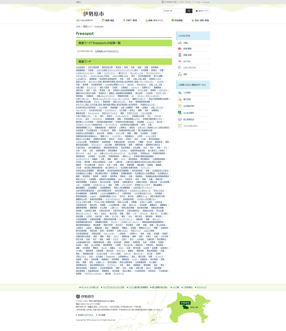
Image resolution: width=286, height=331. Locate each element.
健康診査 (125, 236)
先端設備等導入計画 (127, 130)
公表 (110, 162)
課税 (122, 165)
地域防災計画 (148, 210)
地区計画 (93, 230)
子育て (124, 239)
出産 (156, 236)
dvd (89, 153)
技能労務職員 (81, 182)
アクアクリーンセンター (93, 273)
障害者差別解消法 (111, 147)
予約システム (81, 256)
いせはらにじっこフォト (85, 73)
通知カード (126, 156)
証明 (91, 262)
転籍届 (150, 165)
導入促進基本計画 (145, 130)
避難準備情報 (81, 208)
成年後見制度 (137, 170)
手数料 (158, 253)
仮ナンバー (157, 219)
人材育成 (140, 239)
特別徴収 (129, 225)
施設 (110, 185)
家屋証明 (93, 268)
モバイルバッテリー (153, 73)
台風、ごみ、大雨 (155, 84)
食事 (108, 239)
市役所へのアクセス (85, 315)
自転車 (78, 259)
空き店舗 (108, 145)
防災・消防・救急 (202, 20)
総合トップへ (204, 11)
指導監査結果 (126, 173)
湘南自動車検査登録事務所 (153, 222)
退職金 (145, 107)
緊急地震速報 (81, 196)
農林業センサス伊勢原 (84, 122)
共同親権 (144, 70)
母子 (95, 239)
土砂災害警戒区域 (104, 190)
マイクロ (79, 119)
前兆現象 (79, 216)
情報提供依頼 (123, 96)
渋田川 (103, 213)
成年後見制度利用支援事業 (118, 170)
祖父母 (159, 122)
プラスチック (97, 119)
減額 (117, 268)
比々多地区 (132, 153)
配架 (102, 230)
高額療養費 (109, 119)
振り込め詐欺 (105, 182)
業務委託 (79, 96)
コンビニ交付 (151, 136)
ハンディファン (109, 73)
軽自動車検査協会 (83, 225)
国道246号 (80, 81)
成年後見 (131, 142)
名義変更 (139, 219)
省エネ (148, 268)
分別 (91, 150)
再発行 (128, 139)
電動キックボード (139, 99)
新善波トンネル (155, 79)
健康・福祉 (109, 20)
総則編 (78, 210)
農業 (140, 110)
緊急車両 (86, 176)
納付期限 (154, 259)
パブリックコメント (112, 199)
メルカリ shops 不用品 (99, 76)
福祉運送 (140, 165)
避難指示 (153, 205)
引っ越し (79, 251)
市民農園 (140, 122)
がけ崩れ (164, 213)
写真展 (133, 228)
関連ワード (87, 26)
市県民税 (149, 245)
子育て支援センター (83, 116)
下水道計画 (163, 271)
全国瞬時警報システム (108, 196)
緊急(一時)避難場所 (122, 188)
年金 (108, 165)
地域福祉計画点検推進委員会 (157, 176)
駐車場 (116, 182)
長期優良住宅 (81, 265)
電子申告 (138, 216)
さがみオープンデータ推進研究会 (89, 124)
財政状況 (152, 271)
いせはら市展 (81, 142)
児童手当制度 (141, 182)
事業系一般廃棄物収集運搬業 (120, 93)
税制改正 (139, 245)
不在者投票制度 (82, 233)
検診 (95, 236)
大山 (130, 216)
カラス (120, 248)
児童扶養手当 (127, 182)
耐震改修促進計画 (137, 150)
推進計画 (106, 102)
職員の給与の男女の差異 (86, 93)
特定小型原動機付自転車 (158, 99)
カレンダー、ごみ (136, 73)
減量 (78, 248)
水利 (95, 90)
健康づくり (105, 136)
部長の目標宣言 (99, 162)
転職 (121, 213)
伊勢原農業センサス (132, 119)
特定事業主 (161, 239)
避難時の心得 (81, 199)
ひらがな (181, 2)
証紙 (124, 205)
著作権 (108, 273)
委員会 (123, 176)
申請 (121, 79)
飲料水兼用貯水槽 (157, 196)
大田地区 (91, 156)
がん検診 (103, 208)
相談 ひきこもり (119, 102)
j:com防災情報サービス (114, 84)
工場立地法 (80, 147)
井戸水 (122, 196)
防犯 (86, 259)
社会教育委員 (96, 84)
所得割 (161, 242)
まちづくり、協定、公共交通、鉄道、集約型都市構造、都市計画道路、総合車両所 (106, 104)
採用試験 (94, 259)
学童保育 (89, 96)
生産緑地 (164, 228)
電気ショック (81, 179)
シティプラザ (127, 185)
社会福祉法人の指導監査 (145, 173)
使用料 (132, 127)
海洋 (87, 119)
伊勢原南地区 (114, 156)
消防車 (104, 176)
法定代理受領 (93, 67)
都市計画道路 (81, 230)
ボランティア (96, 145)
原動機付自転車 (101, 222)
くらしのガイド (86, 20)
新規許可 (102, 93)
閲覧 (84, 262)
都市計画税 (112, 262)
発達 (144, 179)
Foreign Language (202, 2)
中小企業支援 (89, 165)
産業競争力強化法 (153, 145)
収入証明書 (164, 182)
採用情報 (115, 259)
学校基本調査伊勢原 (105, 122)
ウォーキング (81, 110)
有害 (158, 147)
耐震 (129, 133)
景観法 (124, 228)
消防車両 (113, 176)
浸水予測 (113, 213)
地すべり (154, 213)
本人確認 (152, 262)
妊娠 (88, 239)
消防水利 (79, 90)
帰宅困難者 (112, 150)
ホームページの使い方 (89, 287)
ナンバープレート (125, 219)
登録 (109, 242)
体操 (107, 216)
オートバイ (159, 256)
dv (96, 116)
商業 (109, 159)
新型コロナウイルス (109, 113)
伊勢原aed (145, 153)
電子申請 (141, 256)
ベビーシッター (109, 233)
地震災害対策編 (157, 208)
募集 (114, 130)
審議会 (130, 251)
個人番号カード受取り (156, 150)
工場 (149, 124)
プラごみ (157, 116)
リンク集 (175, 287)
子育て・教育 (131, 20)
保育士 (132, 110)
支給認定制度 (128, 199)
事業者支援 (80, 113)
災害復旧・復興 (90, 210)
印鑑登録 (99, 251)
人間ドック (114, 208)
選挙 (167, 142)
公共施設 (99, 256)
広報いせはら (122, 230)
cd (95, 153)
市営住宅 (128, 179)
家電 (147, 170)
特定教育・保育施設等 (108, 79)
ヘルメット (135, 87)
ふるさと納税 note (120, 76)
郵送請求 (159, 245)
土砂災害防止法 (120, 190)
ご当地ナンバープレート (129, 222)
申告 (121, 265)
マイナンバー (146, 167)
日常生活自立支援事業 (85, 170)
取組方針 (159, 179)
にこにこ (150, 122)
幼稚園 (134, 202)
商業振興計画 (100, 127)
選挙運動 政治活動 (83, 102)
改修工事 (139, 268)
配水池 (131, 196)
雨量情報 (93, 193)
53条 (143, 139)
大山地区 (101, 156)
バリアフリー (112, 265)
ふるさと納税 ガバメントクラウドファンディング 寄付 (117, 70)
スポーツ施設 (115, 253)
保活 (130, 102)
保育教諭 (154, 67)
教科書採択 (145, 159)
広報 (99, 73)
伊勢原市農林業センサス (152, 119)
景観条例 (115, 228)
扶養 (115, 165)
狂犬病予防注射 (95, 110)
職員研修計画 (98, 242)
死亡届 (149, 253)
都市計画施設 (154, 139)
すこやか (115, 216)
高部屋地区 (80, 156)
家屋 (131, 268)
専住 (162, 265)
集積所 (78, 165)
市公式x (130, 84)
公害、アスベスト (157, 107)
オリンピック (91, 87)
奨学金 (118, 67)
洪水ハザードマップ (83, 213)
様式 (107, 228)
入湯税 (118, 245)
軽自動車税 (107, 245)
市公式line (141, 84)
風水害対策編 (142, 208)
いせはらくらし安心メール (140, 190)
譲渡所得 (112, 127)
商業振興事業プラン (84, 127)
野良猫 (102, 90)
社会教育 (144, 133)
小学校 (139, 136)
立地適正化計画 (138, 116)
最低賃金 (158, 142)
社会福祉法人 (163, 173)
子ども (97, 102)
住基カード (100, 262)
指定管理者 (125, 147)
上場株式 (122, 127)
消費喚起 (155, 110)
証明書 (154, 248)
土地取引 (79, 228)
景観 (156, 228)
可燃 (84, 150)
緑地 (143, 124)
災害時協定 (126, 193)
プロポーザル (161, 93)
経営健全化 (129, 136)
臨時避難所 (80, 188)
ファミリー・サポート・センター (148, 96)
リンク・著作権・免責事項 (138, 287)
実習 (126, 67)
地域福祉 (139, 176)
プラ (165, 147)
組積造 (110, 133)
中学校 (78, 162)
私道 (145, 242)
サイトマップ (201, 287)
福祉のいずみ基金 (83, 139)
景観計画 (98, 228)
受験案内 (105, 259)
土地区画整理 (81, 219)
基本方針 (110, 251)
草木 (133, 76)
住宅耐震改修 (140, 262)
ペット (123, 159)
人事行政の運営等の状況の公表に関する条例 (143, 162)
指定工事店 (126, 271)
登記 (155, 265)
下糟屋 (140, 142)
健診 (122, 113)
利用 (91, 256)
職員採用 (125, 259)
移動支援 (140, 251)
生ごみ (104, 248)
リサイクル (144, 213)
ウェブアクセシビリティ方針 (113, 287)
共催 (133, 67)
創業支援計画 (120, 145)
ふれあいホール (99, 185)
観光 (123, 216)
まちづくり (121, 251)
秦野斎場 (89, 251)
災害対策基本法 (133, 210)
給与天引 (119, 225)
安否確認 (158, 193)
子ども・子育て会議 (83, 202)
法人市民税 (95, 245)
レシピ (134, 259)
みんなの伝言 (102, 253)
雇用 (116, 159)
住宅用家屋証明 (106, 268)
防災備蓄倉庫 (81, 193)
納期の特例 (108, 225)
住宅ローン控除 (146, 202)
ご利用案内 (187, 287)
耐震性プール (142, 196)
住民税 (78, 245)
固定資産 (157, 268)
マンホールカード (122, 116)
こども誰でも (81, 79)
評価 (162, 259)
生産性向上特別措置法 (85, 133)
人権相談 (124, 87)
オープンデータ (111, 124)
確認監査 (93, 79)
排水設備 (115, 271)
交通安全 (93, 182)
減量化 (112, 248)
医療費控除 (94, 142)
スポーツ (127, 253)
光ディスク (80, 153)
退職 (145, 225)
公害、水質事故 (127, 107)
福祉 (78, 253)
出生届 (146, 248)
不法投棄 (143, 205)
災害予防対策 (118, 210)
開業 (137, 107)
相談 (101, 239)
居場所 (153, 90)
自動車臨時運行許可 (84, 222)
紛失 (136, 139)
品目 (145, 147)
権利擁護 (100, 170)
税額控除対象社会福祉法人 (86, 136)
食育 (142, 233)
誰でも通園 (158, 76)
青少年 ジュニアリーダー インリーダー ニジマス (111, 99)
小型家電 (86, 185)
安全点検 (100, 133)
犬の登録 (122, 110)
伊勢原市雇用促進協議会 (144, 156)
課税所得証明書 (110, 219)
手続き (148, 236)
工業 (102, 159)
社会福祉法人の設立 (160, 170)
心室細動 (92, 179)
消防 (88, 90)
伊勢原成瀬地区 (159, 153)
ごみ (78, 185)
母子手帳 (79, 239)
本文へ (78, 2)
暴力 (102, 116)
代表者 (90, 70)
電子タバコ (122, 73)
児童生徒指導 (119, 142)
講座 (102, 236)
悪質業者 (105, 271)
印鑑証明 (143, 259)
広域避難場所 (105, 188)
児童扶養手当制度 (83, 236)
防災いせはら (159, 190)
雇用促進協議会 (82, 145)
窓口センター (139, 253)
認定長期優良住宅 (97, 265)
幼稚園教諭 (80, 70)
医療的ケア (146, 87)
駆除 (128, 213)
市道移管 (136, 242)
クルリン (114, 222)
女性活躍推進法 (94, 147)
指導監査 (114, 173)
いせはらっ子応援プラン (146, 199)
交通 (128, 248)
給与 (132, 239)
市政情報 (179, 20)
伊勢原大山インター (148, 104)
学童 (161, 70)
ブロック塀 (120, 133)
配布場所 (110, 230)
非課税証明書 (95, 219)
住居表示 (164, 248)
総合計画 (117, 242)
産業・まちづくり (155, 20)
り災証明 (149, 93)
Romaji (188, 2)
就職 (151, 225)
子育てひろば (132, 113)
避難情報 (93, 208)
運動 (136, 133)
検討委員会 (132, 159)
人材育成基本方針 (83, 242)
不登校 (115, 87)
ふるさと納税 (149, 230)
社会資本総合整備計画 (129, 124)
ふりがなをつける (170, 2)
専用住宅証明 (81, 268)
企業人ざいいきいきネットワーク (112, 153)
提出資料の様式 (101, 173)
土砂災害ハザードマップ (142, 188)
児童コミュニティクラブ (106, 96)
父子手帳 (164, 236)
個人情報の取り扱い (160, 287)
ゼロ (149, 116)
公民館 (153, 133)
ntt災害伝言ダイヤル (143, 193)
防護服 (102, 205)
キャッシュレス (93, 113)
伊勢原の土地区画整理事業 (124, 90)
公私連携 (136, 147)
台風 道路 (80, 87)
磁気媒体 (148, 216)
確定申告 (93, 205)
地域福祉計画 (88, 253)
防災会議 (160, 210)
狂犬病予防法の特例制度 (86, 107)
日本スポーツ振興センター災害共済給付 (153, 127)
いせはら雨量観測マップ (109, 193)
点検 (130, 176)
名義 (146, 67)
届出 (133, 256)
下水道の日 (104, 130)
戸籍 (78, 84)
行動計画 (150, 239)
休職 (138, 225)
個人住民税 (160, 225)
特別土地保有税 (126, 262)
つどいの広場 (146, 113)
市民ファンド (136, 230)
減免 (78, 262)
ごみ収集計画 (114, 205)
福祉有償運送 (152, 251)
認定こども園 (123, 202)
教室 (108, 236)
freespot (99, 26)
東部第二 (159, 216)
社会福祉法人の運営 (84, 173)
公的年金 (158, 202)
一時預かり (133, 233)
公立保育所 (80, 67)
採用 (146, 110)
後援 (139, 67)
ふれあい (123, 150)
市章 (128, 79)
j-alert (93, 196)
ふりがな (160, 81)
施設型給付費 (107, 67)
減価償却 (136, 265)
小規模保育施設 (159, 159)
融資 (78, 176)
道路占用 (153, 182)
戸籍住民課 (96, 233)
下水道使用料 (140, 271)
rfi (132, 96)
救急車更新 (106, 142)
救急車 (95, 176)
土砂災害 (98, 216)
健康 (134, 236)
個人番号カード (111, 167)
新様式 (154, 70)
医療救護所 (100, 150)
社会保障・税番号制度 (129, 167)
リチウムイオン (81, 76)
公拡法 (89, 228)
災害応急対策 (104, 210)
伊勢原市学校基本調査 (125, 122)
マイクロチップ (110, 110)
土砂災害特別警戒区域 (85, 190)
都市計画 (136, 248)
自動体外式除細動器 (107, 179)
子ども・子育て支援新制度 (104, 202)
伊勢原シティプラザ (142, 185)
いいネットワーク (82, 159)
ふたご (116, 236)
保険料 (127, 242)
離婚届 (158, 165)
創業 (130, 145)
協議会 (95, 159)
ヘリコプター (117, 136)
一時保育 (121, 233)
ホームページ (119, 273)
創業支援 (139, 145)
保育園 (156, 233)
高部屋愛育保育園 (143, 102)
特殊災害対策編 (128, 208)
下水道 (78, 167)
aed (120, 179)
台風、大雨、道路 (139, 79)
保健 (117, 185)
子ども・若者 (142, 90)
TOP (78, 26)
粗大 (152, 147)
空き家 (149, 142)
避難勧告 (163, 205)
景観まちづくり (145, 228)
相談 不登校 (104, 87)
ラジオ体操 (103, 107)
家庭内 (109, 116)
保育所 (165, 233)
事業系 (95, 248)
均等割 (152, 242)
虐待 (137, 179)
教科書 (87, 162)
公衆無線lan (123, 256)
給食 (149, 233)
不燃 (78, 150)
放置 (150, 256)
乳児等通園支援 (144, 76)
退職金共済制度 (99, 139)
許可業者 (86, 248)
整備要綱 (157, 87)
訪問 (141, 236)
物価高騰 (114, 107)
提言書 (85, 84)
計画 (162, 251)
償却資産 (147, 265)
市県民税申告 (81, 205)
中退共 (120, 139)
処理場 (78, 273)
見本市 (101, 165)
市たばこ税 (128, 245)
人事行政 (118, 162)
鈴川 (96, 213)
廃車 (147, 219)
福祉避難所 (157, 185)
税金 (86, 245)
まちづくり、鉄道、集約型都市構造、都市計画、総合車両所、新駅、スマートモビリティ (121, 81)
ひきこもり (163, 90)
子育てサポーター (83, 99)
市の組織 (101, 315)
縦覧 (119, 119)
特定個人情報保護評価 (93, 167)
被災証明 (139, 93)
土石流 (89, 216)
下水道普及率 (91, 130)
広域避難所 (92, 188)
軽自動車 (97, 225)
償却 (128, 265)
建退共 (111, 139)
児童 (150, 179)
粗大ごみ (132, 205)
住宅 (124, 268)
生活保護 (79, 130)
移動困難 (130, 165)
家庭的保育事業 (96, 199)
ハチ (135, 213)
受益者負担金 (93, 271)
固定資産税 (80, 271)
